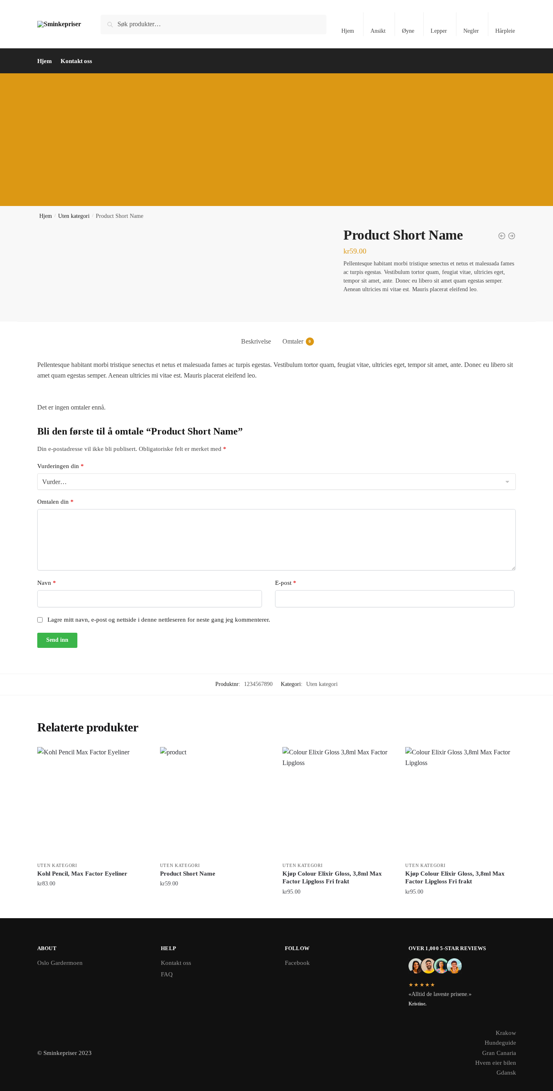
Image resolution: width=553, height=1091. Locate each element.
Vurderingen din (60, 466)
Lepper (439, 31)
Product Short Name (187, 873)
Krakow (506, 1033)
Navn (46, 582)
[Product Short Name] (215, 802)
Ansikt (378, 31)
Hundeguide (500, 1042)
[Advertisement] (276, 134)
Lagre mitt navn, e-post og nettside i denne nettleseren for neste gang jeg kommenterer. (158, 619)
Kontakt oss (176, 963)
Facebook (297, 963)
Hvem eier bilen (495, 1062)
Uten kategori (74, 216)
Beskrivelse (256, 341)
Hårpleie (505, 31)
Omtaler (292, 341)
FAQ (167, 974)
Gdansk (506, 1072)
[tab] (256, 335)
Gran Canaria (499, 1053)
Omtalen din (55, 501)
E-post (285, 582)
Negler (471, 31)
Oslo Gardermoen (60, 963)
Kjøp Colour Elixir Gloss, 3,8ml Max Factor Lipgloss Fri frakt (332, 877)
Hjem (347, 31)
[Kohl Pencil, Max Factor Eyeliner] (92, 802)
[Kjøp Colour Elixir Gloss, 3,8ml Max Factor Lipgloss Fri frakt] (337, 802)
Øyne (408, 31)
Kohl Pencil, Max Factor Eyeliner (82, 873)
